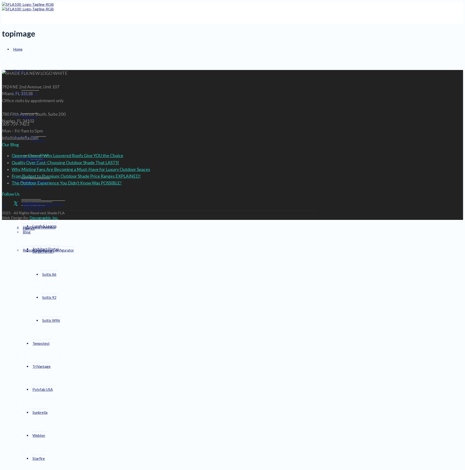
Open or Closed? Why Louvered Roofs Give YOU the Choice (67, 155)
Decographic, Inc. (44, 217)
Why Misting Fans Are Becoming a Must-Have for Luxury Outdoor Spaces (81, 169)
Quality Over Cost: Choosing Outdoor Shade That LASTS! (65, 162)
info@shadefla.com (20, 137)
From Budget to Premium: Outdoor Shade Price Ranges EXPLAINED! (76, 176)
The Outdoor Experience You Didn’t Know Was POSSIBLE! (67, 182)
